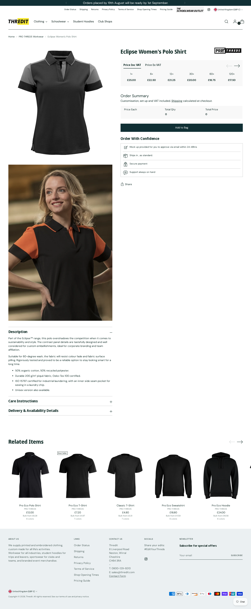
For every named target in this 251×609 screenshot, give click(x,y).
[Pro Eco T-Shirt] (78, 475)
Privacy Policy (82, 563)
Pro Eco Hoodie (221, 505)
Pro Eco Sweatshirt (173, 505)
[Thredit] (18, 21)
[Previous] (66, 3)
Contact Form (117, 576)
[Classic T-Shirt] (125, 475)
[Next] (185, 3)
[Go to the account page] (233, 21)
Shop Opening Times (86, 575)
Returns (78, 557)
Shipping (79, 551)
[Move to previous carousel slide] (229, 66)
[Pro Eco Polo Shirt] (30, 475)
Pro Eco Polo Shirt (30, 505)
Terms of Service (84, 569)
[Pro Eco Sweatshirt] (173, 475)
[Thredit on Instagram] (208, 9)
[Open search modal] (226, 21)
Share (128, 184)
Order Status (82, 545)
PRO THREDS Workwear (31, 36)
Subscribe (237, 555)
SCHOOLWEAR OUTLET (190, 9)
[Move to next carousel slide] (237, 66)
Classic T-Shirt (125, 505)
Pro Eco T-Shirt (78, 505)
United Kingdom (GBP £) (229, 9)
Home (11, 36)
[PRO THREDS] (228, 51)
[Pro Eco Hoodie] (221, 475)
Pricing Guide (82, 580)
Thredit (29, 596)
